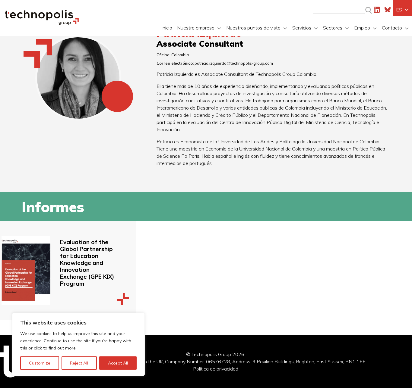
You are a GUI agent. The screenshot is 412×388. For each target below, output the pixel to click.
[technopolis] (42, 23)
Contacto (392, 28)
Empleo (362, 28)
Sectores (332, 28)
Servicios (301, 28)
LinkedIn (377, 10)
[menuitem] (402, 9)
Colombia (180, 54)
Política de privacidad (215, 369)
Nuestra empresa (195, 28)
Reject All (79, 363)
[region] (78, 344)
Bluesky (388, 10)
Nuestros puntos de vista (253, 28)
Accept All (118, 363)
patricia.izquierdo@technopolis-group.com (234, 63)
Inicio (166, 28)
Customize (39, 363)
